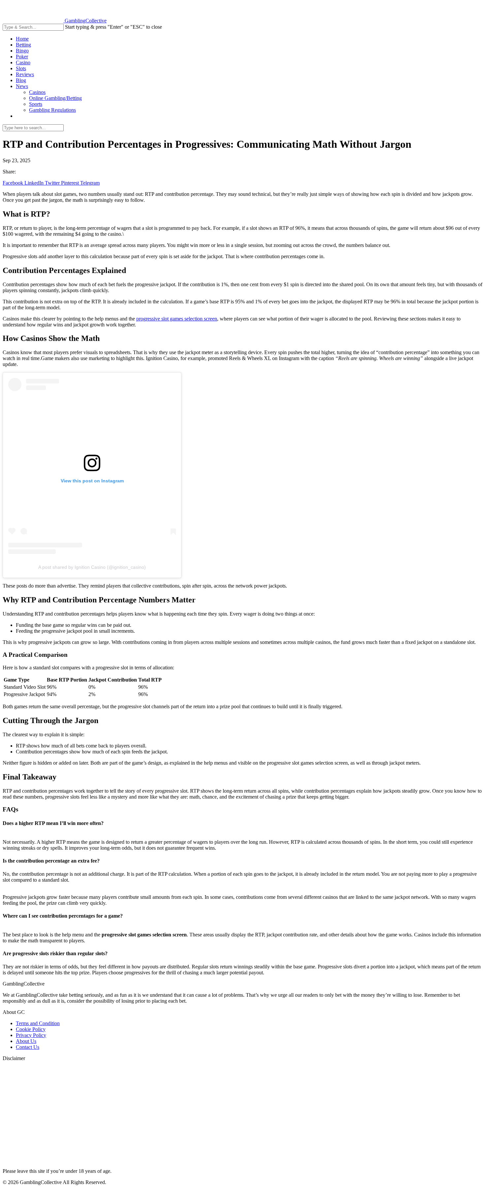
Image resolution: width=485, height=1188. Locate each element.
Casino (23, 62)
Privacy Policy (31, 1035)
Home (22, 39)
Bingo (22, 50)
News (22, 86)
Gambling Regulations (52, 110)
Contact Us (27, 1047)
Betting (23, 44)
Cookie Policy (31, 1029)
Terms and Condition (38, 1023)
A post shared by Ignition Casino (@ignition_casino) (92, 567)
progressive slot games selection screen (176, 318)
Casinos (37, 92)
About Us (26, 1041)
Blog (21, 80)
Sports (35, 104)
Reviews (25, 74)
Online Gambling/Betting (55, 98)
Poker (22, 56)
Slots (21, 68)
